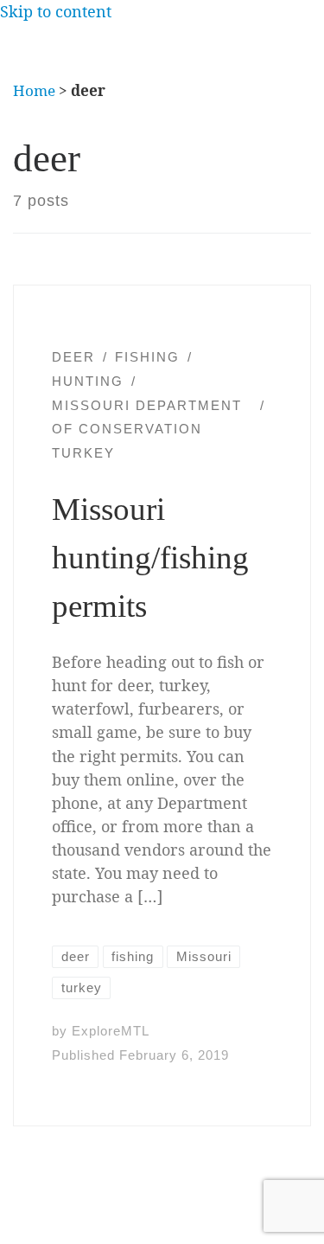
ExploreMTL (110, 1030)
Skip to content (55, 11)
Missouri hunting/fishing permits (150, 557)
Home (34, 90)
